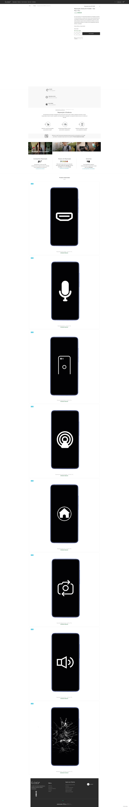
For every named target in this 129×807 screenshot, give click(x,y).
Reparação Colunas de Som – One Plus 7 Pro (64, 697)
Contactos (34, 1)
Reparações (15, 1)
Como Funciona (24, 1)
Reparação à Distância (60, 109)
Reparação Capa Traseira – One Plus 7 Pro (64, 400)
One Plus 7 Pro (80, 38)
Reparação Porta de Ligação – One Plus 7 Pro (64, 251)
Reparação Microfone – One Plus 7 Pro (64, 325)
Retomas (19, 1)
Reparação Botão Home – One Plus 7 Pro (64, 548)
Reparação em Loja (70, 109)
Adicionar (91, 33)
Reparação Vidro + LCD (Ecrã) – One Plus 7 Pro (64, 771)
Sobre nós (29, 1)
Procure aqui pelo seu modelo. (78, 136)
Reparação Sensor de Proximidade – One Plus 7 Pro (64, 474)
